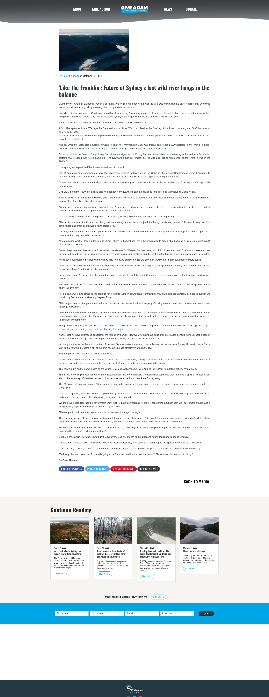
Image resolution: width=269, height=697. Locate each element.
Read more (174, 597)
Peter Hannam (70, 76)
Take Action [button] (101, 9)
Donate (191, 9)
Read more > (61, 573)
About (78, 9)
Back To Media (196, 481)
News (168, 9)
